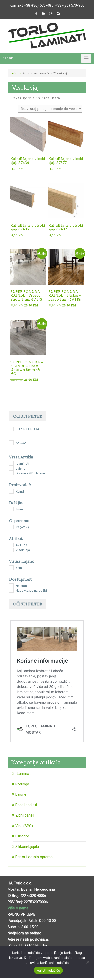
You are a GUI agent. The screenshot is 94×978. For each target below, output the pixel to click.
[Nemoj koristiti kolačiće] (87, 962)
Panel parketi (26, 805)
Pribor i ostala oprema (34, 857)
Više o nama (18, 908)
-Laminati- (24, 773)
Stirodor (22, 836)
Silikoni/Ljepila (27, 846)
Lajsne (20, 794)
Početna (15, 73)
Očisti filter (27, 416)
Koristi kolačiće (48, 970)
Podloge (22, 784)
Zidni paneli (24, 815)
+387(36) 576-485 (38, 5)
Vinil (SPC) (24, 826)
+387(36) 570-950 (69, 5)
